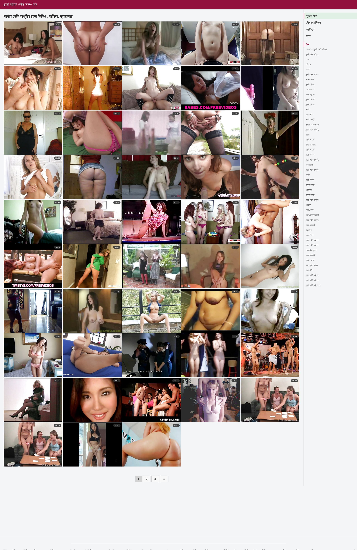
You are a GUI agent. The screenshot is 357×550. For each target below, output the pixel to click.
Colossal (310, 90)
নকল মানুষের (310, 95)
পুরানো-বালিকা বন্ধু (312, 125)
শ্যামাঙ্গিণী (309, 115)
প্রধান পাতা (311, 16)
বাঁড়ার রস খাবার (311, 145)
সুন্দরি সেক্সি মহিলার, (312, 130)
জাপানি (308, 110)
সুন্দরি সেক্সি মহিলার (312, 55)
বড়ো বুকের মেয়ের (312, 265)
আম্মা (307, 70)
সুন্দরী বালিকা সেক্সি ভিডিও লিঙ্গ (20, 4)
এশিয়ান (308, 65)
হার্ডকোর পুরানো (311, 250)
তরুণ (307, 60)
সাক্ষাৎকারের (310, 80)
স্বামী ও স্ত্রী (310, 140)
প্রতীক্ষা (308, 205)
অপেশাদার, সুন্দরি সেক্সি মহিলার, (316, 50)
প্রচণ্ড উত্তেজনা (312, 215)
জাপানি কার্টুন (310, 120)
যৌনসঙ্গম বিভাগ (313, 22)
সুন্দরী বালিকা (310, 85)
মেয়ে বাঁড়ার (309, 235)
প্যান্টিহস (310, 29)
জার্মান (308, 175)
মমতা (307, 135)
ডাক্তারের (309, 165)
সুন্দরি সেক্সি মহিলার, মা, (313, 285)
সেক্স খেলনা (309, 210)
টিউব (308, 36)
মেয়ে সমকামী (310, 225)
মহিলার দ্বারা (310, 185)
